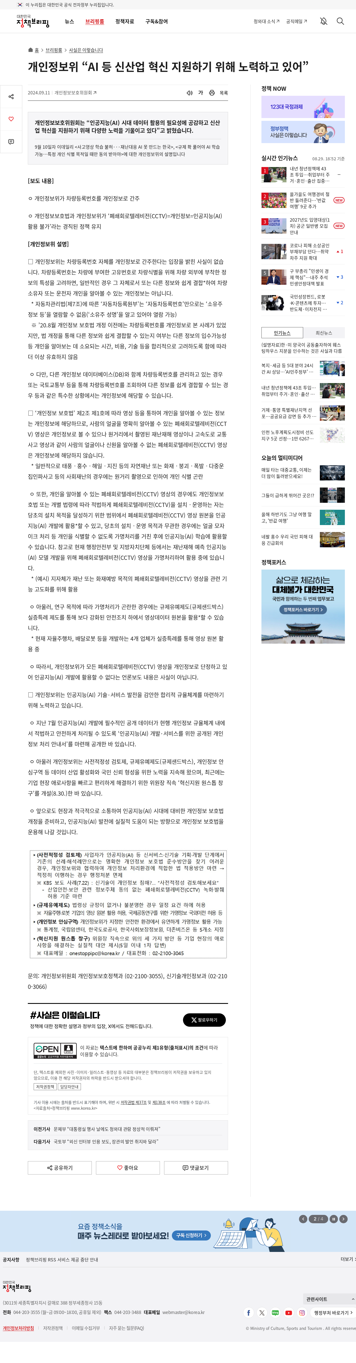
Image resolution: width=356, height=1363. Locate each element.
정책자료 (124, 21)
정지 (334, 1219)
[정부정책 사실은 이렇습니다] (303, 132)
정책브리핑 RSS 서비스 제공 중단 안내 (62, 1259)
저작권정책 (45, 1086)
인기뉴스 (282, 332)
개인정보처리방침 (18, 1328)
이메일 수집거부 (86, 1328)
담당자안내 (69, 1086)
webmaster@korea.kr (183, 1312)
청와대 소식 (264, 21)
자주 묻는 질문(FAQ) (126, 1328)
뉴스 (69, 21)
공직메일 (294, 21)
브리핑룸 (94, 21)
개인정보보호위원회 (73, 92)
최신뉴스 (324, 332)
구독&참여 (156, 21)
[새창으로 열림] (212, 92)
